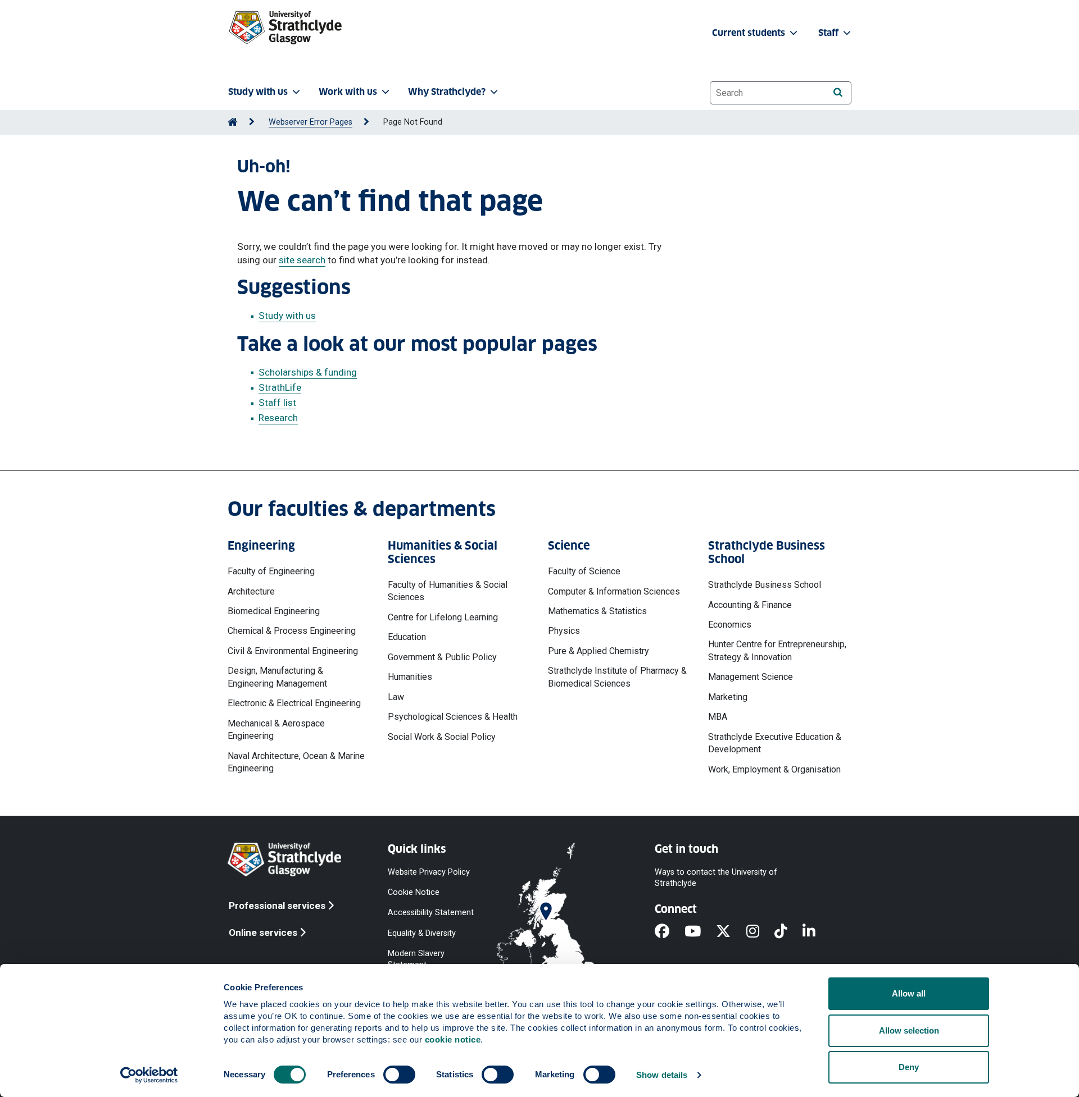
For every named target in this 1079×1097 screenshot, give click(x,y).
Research (278, 417)
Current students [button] (749, 33)
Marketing (727, 697)
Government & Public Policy (442, 657)
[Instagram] (760, 932)
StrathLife (280, 387)
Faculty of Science (584, 571)
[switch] (399, 1075)
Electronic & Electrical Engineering (294, 703)
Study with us (287, 315)
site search (302, 260)
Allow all (909, 993)
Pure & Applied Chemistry (598, 651)
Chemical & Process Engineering (292, 630)
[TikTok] (788, 932)
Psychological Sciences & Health (453, 716)
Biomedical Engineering (274, 611)
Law (396, 697)
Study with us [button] (258, 92)
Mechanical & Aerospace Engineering (276, 729)
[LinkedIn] (817, 932)
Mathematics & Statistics (597, 611)
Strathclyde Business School (764, 584)
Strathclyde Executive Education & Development (774, 743)
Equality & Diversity (422, 933)
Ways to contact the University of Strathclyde (716, 877)
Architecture (251, 591)
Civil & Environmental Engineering (293, 651)
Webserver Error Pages (310, 122)
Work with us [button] (348, 92)
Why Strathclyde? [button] (447, 92)
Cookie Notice (413, 892)
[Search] (837, 92)
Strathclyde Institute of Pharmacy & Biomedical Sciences (617, 676)
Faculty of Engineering (271, 571)
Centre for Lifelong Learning (443, 617)
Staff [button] (829, 33)
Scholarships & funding (308, 372)
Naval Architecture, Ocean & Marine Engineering (296, 762)
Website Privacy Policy (429, 872)
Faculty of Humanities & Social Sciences (447, 590)
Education (407, 637)
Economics (729, 624)
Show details (661, 1075)
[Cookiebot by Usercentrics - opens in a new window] (149, 1075)
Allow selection (909, 1030)
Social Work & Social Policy (442, 737)
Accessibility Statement (431, 912)
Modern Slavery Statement (416, 958)
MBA (717, 716)
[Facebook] (669, 932)
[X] (731, 932)
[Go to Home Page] (233, 122)
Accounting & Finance (750, 605)
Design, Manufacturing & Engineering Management (277, 676)
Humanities (410, 676)
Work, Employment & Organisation (774, 769)
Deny (909, 1067)
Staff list (277, 402)
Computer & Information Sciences (614, 591)
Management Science (750, 676)
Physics (564, 630)
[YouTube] (700, 932)
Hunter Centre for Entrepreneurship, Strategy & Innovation (777, 650)
